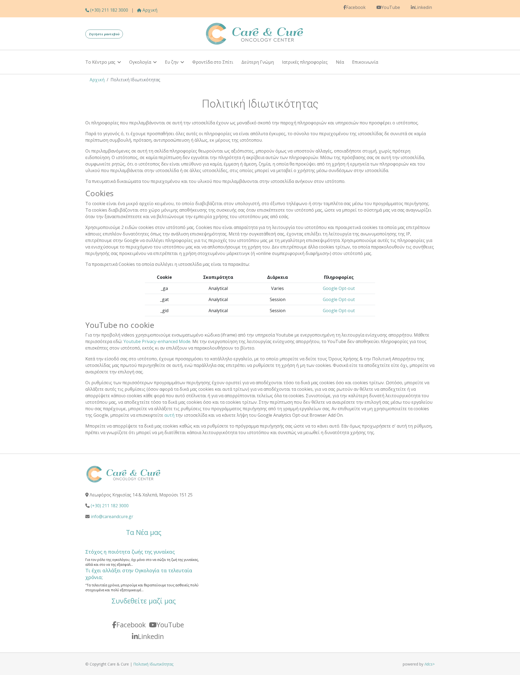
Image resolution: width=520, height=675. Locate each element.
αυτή (169, 415)
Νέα (340, 62)
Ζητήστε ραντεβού (104, 34)
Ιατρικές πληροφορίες (305, 62)
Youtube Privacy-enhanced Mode (156, 341)
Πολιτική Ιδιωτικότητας (153, 664)
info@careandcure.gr (112, 516)
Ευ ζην (171, 62)
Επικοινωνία (365, 62)
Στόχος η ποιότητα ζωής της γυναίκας (130, 551)
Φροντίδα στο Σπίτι (212, 62)
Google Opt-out (339, 288)
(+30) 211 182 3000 (108, 10)
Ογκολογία (140, 62)
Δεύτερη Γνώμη (257, 62)
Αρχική (149, 10)
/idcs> (429, 664)
